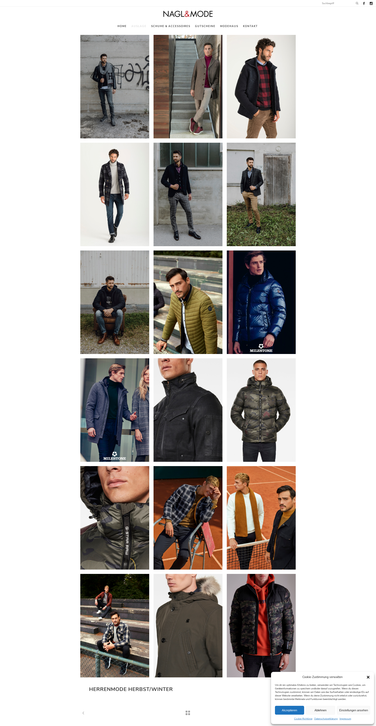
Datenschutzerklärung (326, 718)
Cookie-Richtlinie (303, 718)
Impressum (345, 718)
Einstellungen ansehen (353, 710)
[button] (368, 677)
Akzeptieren (289, 710)
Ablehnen (320, 710)
